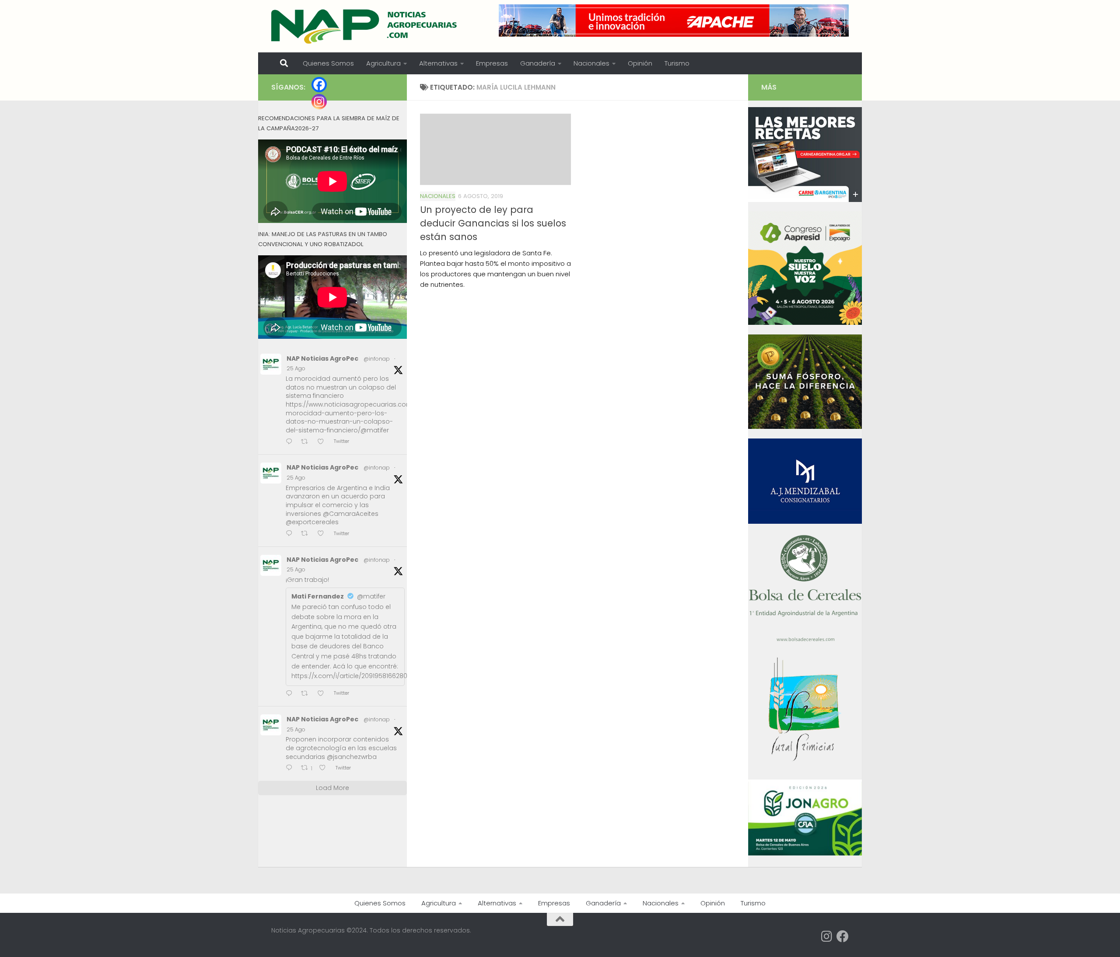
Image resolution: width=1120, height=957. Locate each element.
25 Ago (296, 368)
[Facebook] (319, 84)
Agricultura (383, 63)
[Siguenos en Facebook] (842, 936)
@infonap (377, 358)
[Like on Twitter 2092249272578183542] (323, 534)
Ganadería (537, 63)
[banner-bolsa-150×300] (805, 640)
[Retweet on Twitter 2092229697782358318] (307, 694)
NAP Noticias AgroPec (322, 358)
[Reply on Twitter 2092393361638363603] (291, 442)
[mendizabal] (805, 521)
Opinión (640, 63)
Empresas (492, 63)
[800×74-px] (674, 20)
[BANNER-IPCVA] (805, 199)
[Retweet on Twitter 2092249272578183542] (307, 534)
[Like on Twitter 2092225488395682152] (325, 768)
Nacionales (591, 63)
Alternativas (438, 63)
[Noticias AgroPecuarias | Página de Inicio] (365, 26)
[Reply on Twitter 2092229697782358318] (291, 694)
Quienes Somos (328, 63)
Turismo (677, 63)
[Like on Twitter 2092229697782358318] (323, 694)
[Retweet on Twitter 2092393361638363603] (307, 442)
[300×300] (805, 322)
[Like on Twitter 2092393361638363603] (323, 442)
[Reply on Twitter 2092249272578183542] (291, 534)
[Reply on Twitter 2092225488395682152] (291, 768)
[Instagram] (319, 101)
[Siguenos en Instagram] (827, 936)
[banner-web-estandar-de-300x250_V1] (805, 426)
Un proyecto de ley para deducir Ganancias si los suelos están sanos (493, 223)
